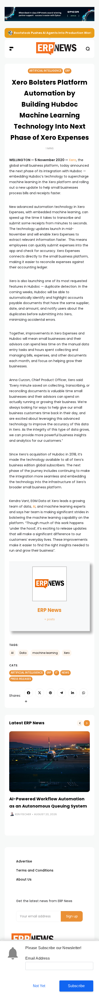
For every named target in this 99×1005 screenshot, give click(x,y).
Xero (72, 160)
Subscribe (76, 986)
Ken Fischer (23, 814)
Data (23, 653)
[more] (26, 701)
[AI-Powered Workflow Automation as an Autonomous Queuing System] (49, 761)
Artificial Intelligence (45, 71)
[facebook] (28, 692)
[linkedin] (72, 692)
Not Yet (39, 986)
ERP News (49, 610)
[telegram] (61, 692)
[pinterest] (50, 692)
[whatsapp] (83, 692)
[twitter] (39, 692)
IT (56, 672)
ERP (67, 71)
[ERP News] (49, 48)
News (65, 672)
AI (34, 506)
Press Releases (21, 679)
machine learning (45, 653)
